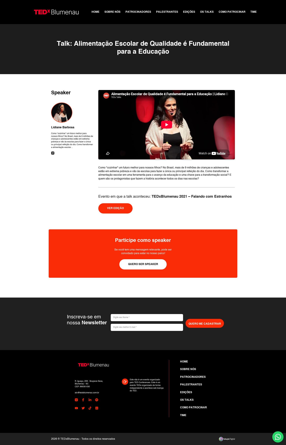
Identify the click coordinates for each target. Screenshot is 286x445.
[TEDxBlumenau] (56, 12)
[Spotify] (96, 400)
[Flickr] (96, 409)
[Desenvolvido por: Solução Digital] (227, 439)
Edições (189, 12)
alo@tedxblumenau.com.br (87, 393)
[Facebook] (83, 400)
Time (253, 12)
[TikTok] (90, 409)
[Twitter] (83, 409)
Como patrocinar (232, 12)
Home (95, 12)
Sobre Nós (112, 12)
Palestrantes (167, 12)
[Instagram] (52, 153)
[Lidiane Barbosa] (61, 113)
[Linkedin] (90, 400)
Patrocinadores (138, 12)
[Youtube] (76, 409)
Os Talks (207, 12)
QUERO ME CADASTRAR (205, 324)
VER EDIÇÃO (115, 208)
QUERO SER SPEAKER (143, 264)
